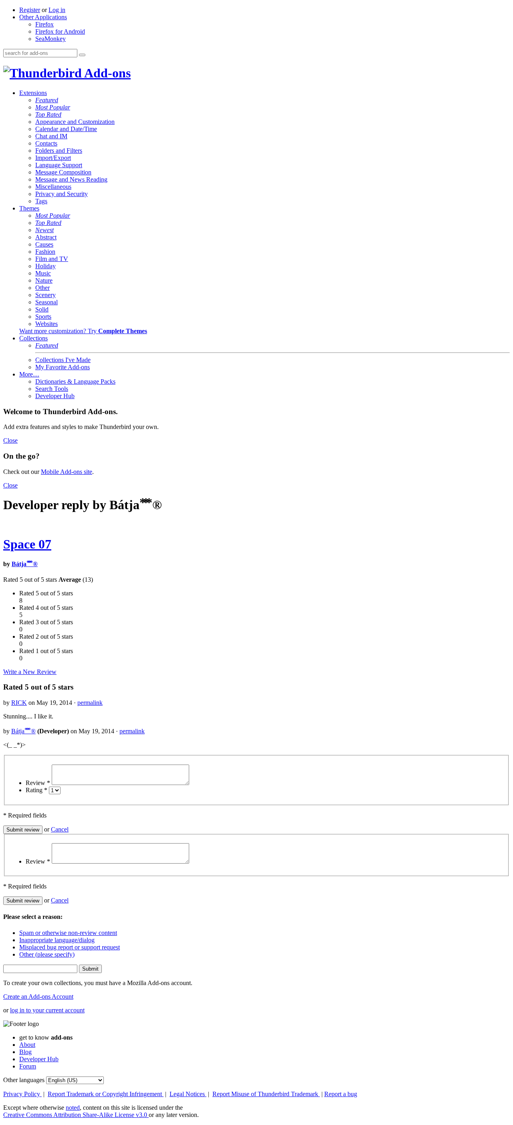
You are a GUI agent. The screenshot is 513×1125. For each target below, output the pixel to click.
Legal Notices (188, 1094)
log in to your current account (47, 1010)
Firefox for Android (60, 31)
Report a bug (340, 1094)
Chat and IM (51, 136)
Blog (25, 1051)
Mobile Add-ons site (66, 471)
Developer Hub (55, 396)
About (27, 1044)
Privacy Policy (22, 1094)
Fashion (45, 251)
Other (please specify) (47, 954)
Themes (29, 208)
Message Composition (63, 172)
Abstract (46, 237)
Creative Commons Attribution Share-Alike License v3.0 (76, 1114)
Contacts (46, 143)
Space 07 (27, 544)
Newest (44, 230)
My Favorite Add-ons (62, 367)
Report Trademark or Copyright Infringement (106, 1094)
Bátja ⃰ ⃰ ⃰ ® (25, 563)
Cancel (60, 829)
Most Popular (52, 107)
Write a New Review (30, 671)
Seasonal (46, 302)
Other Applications (43, 17)
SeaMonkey (50, 38)
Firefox (44, 24)
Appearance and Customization (75, 121)
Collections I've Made (63, 359)
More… (29, 374)
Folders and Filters (58, 150)
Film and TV (51, 258)
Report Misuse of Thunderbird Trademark (266, 1094)
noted (73, 1107)
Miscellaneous (53, 186)
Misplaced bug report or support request (69, 947)
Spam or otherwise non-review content (68, 932)
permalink (90, 702)
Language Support (58, 165)
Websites (46, 323)
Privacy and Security (61, 193)
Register (29, 9)
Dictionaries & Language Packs (75, 381)
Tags (41, 201)
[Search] (82, 55)
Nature (44, 280)
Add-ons (106, 73)
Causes (44, 244)
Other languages (23, 1079)
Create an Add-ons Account (38, 996)
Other (42, 287)
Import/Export (53, 157)
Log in (56, 9)
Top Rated (48, 114)
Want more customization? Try (83, 331)
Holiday (45, 266)
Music (43, 273)
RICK (19, 702)
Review (38, 782)
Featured (46, 100)
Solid (41, 309)
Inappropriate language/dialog (57, 940)
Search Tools (51, 388)
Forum (27, 1066)
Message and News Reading (71, 179)
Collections (33, 338)
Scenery (45, 294)
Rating (36, 790)
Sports (43, 316)
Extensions (33, 92)
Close (10, 440)
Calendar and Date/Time (66, 128)
